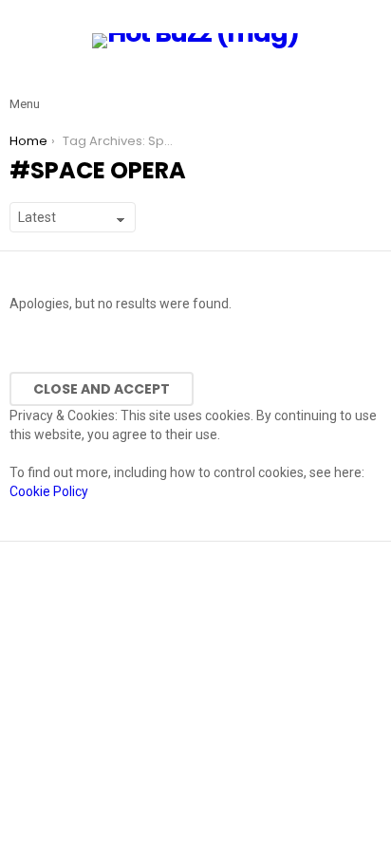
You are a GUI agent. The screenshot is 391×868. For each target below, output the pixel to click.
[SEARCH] (370, 89)
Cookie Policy (48, 491)
